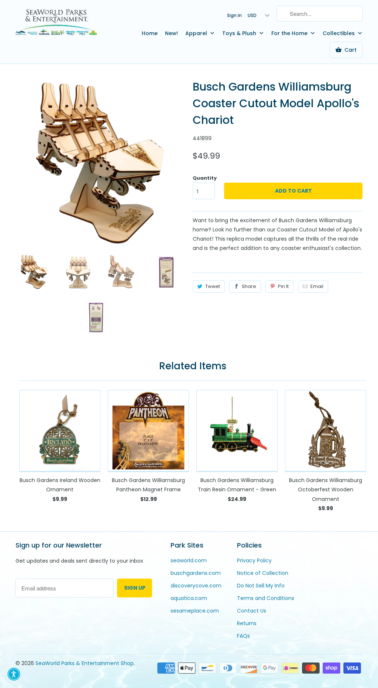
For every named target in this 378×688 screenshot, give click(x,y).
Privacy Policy (254, 560)
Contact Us (251, 610)
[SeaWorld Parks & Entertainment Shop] (56, 22)
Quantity (205, 178)
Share (249, 286)
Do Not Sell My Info (261, 585)
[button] (13, 674)
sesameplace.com (195, 610)
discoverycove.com (196, 585)
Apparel (197, 33)
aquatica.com (189, 598)
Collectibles (339, 33)
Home (150, 33)
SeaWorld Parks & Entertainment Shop (84, 663)
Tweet (212, 286)
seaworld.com (189, 560)
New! (171, 33)
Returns (247, 623)
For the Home (290, 33)
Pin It (283, 286)
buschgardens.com (196, 573)
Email (316, 286)
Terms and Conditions (265, 598)
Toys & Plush (240, 33)
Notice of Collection (262, 573)
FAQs (243, 636)
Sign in (234, 15)
